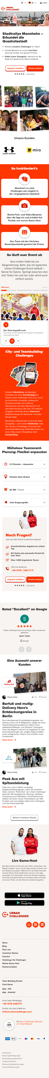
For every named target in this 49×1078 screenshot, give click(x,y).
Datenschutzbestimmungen (13, 1064)
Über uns (6, 949)
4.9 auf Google (30, 74)
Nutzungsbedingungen (11, 1055)
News (5, 943)
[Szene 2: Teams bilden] (24, 290)
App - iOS (6, 989)
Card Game (7, 984)
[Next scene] (18, 340)
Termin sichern (35, 579)
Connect (6, 956)
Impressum (6, 1052)
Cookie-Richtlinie (9, 1061)
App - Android (8, 992)
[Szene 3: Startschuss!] (40, 290)
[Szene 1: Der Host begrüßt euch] (8, 290)
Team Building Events (12, 981)
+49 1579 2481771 (12, 1003)
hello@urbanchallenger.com (17, 1011)
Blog (4, 946)
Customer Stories (10, 953)
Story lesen (7, 739)
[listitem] (12, 150)
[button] (22, 3)
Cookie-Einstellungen (10, 1067)
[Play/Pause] (12, 340)
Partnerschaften (9, 967)
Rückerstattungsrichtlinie (12, 1058)
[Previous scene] (5, 340)
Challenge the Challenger (14, 960)
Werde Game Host (10, 963)
